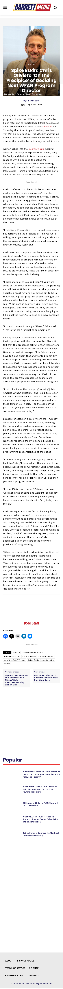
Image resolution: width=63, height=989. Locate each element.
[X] (23, 701)
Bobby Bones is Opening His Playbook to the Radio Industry (41, 834)
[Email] (44, 701)
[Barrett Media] (32, 7)
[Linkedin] (30, 701)
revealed (47, 126)
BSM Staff (33, 100)
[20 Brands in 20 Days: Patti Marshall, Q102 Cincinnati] (11, 804)
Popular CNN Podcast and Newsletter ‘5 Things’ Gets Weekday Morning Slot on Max (16, 680)
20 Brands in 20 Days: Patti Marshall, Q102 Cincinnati (40, 804)
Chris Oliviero (29, 656)
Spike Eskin (33, 660)
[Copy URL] (51, 701)
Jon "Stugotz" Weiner (14, 660)
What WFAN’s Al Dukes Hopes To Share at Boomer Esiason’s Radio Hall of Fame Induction (41, 819)
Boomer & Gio (36, 149)
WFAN (7, 664)
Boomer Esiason (12, 656)
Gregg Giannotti (45, 656)
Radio (31, 64)
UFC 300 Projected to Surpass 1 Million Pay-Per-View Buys (46, 677)
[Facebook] (16, 701)
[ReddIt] (37, 701)
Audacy (16, 653)
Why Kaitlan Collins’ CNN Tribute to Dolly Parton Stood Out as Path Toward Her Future (40, 789)
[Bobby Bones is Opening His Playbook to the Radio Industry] (11, 834)
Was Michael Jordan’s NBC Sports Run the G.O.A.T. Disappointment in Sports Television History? (41, 774)
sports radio (47, 660)
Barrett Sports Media (32, 653)
